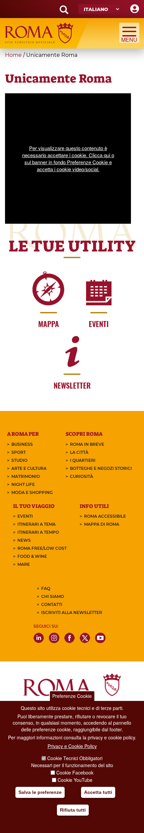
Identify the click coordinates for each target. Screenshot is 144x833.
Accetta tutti (98, 792)
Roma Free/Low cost (42, 548)
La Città (79, 452)
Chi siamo (52, 596)
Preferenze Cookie (72, 696)
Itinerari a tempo (38, 532)
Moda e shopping (32, 492)
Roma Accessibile (105, 516)
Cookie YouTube (75, 779)
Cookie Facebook (74, 772)
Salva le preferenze (40, 792)
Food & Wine (32, 556)
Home (13, 55)
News (24, 540)
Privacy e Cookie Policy (72, 746)
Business (22, 444)
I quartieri (82, 460)
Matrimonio (25, 476)
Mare (23, 564)
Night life (23, 484)
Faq (45, 588)
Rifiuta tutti (73, 810)
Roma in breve (87, 444)
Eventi (25, 516)
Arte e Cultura (29, 468)
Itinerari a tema (36, 524)
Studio (19, 460)
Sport (18, 452)
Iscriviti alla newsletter (71, 612)
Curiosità (81, 476)
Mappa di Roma (101, 524)
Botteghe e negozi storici (101, 468)
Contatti (51, 604)
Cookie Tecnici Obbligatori (74, 758)
